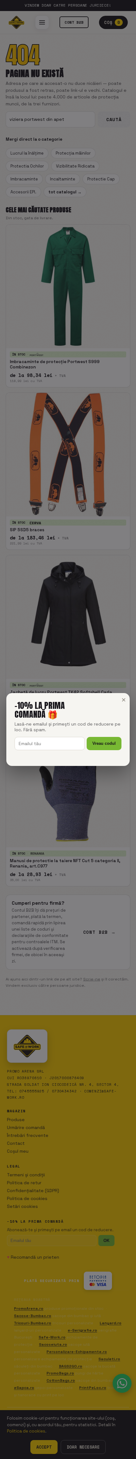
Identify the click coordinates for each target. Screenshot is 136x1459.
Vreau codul (104, 743)
